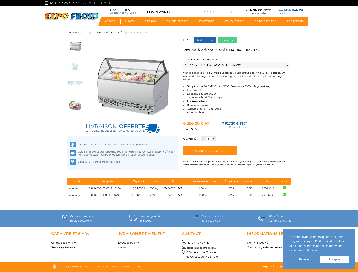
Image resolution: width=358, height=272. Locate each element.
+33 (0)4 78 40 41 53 (198, 242)
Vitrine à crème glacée (108, 32)
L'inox (129, 21)
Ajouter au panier (210, 151)
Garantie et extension (64, 242)
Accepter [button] (334, 259)
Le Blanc (149, 21)
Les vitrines (206, 21)
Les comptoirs (234, 21)
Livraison (122, 247)
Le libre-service (176, 21)
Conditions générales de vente (265, 247)
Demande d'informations (112, 266)
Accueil (110, 21)
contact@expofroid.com (201, 247)
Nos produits (78, 32)
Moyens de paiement (129, 242)
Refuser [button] (304, 259)
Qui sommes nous (76, 266)
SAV (140, 266)
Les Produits (294, 21)
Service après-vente (63, 247)
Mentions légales (257, 242)
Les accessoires (264, 21)
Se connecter (259, 12)
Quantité (189, 138)
